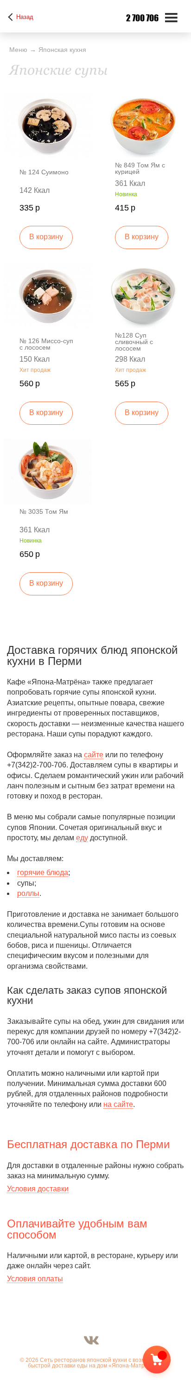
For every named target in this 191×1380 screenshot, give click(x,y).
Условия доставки (38, 1189)
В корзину (46, 237)
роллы (28, 893)
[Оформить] (164, 1361)
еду (82, 838)
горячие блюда (42, 872)
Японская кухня (62, 49)
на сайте (118, 1104)
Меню (18, 49)
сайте (93, 755)
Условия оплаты (35, 1279)
